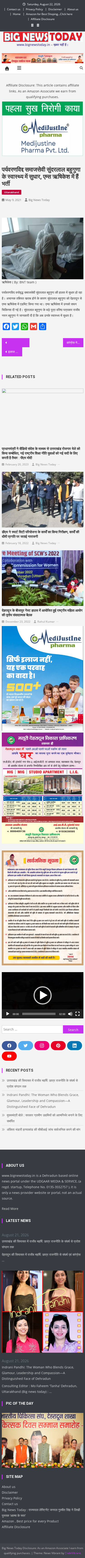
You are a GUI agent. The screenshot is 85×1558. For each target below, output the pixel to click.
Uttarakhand (11, 192)
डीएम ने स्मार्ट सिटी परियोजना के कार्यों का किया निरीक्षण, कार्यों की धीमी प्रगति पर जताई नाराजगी (40, 534)
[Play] (7, 1014)
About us (72, 9)
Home (17, 14)
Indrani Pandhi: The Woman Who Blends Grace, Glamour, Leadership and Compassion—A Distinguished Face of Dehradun (43, 1101)
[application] (42, 995)
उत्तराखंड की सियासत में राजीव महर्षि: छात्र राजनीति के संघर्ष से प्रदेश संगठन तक (42, 1083)
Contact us (13, 9)
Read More (10, 1208)
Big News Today (39, 200)
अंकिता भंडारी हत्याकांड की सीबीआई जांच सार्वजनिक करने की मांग (43, 1129)
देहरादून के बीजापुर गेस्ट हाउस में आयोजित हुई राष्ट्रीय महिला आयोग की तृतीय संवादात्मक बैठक (42, 612)
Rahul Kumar (46, 622)
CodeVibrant (72, 1553)
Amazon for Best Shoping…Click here (49, 14)
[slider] (39, 1014)
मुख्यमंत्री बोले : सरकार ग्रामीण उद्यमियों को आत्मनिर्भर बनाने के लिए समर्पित (44, 1118)
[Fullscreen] (77, 1014)
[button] (43, 995)
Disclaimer (55, 9)
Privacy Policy (34, 9)
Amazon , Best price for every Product (30, 1521)
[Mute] (70, 1014)
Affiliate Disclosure (43, 19)
